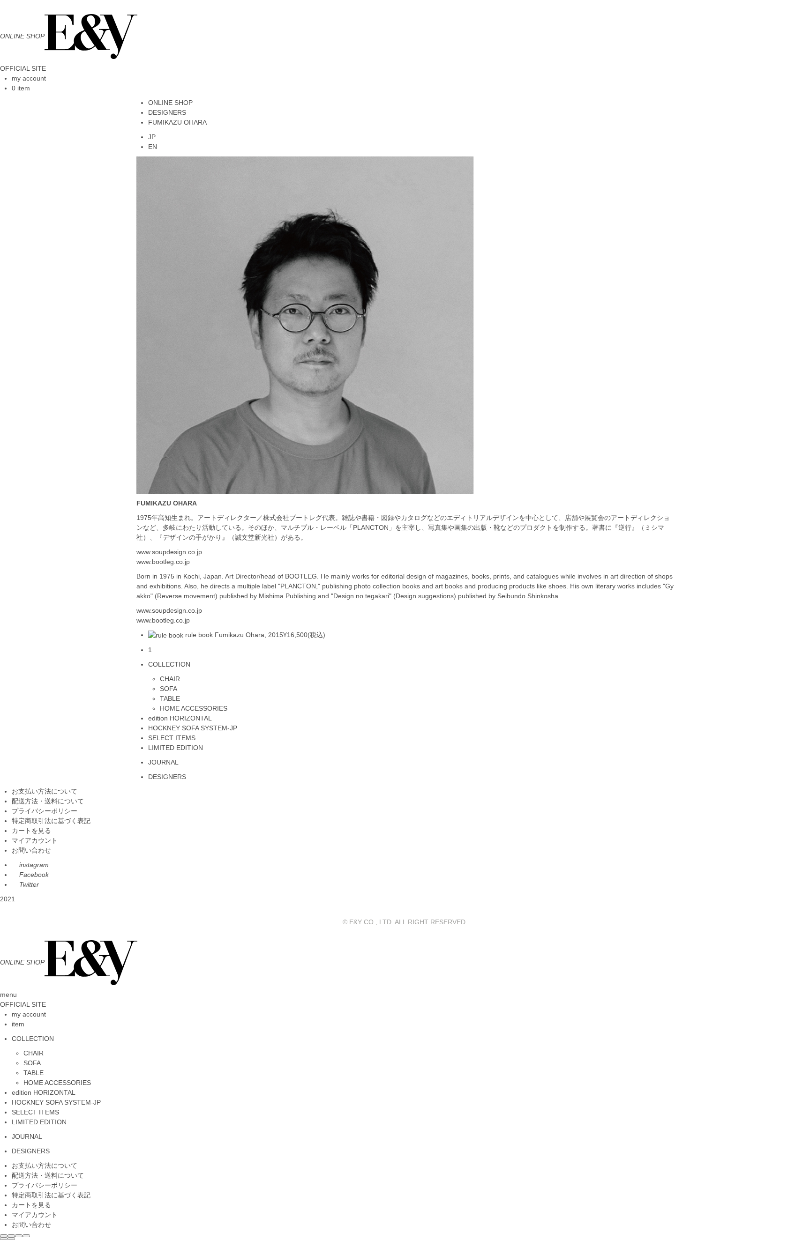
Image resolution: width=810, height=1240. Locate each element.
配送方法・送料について (48, 801)
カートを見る (31, 830)
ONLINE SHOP (170, 102)
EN (152, 146)
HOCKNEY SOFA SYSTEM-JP (192, 728)
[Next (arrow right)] (11, 1238)
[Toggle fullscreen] (18, 1235)
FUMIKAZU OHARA (177, 122)
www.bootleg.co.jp (163, 561)
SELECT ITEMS (171, 738)
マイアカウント (35, 840)
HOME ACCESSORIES (193, 708)
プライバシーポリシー (44, 811)
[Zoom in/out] (26, 1235)
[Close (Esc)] (4, 1235)
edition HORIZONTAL (180, 718)
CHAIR (170, 679)
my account (29, 78)
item (18, 1024)
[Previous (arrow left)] (4, 1238)
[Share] (11, 1235)
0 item (21, 88)
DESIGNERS (167, 112)
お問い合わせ (31, 850)
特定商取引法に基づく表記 (51, 820)
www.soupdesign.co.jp (169, 552)
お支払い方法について (44, 791)
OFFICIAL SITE (23, 68)
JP (152, 137)
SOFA (168, 688)
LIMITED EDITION (175, 747)
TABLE (170, 698)
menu (8, 994)
